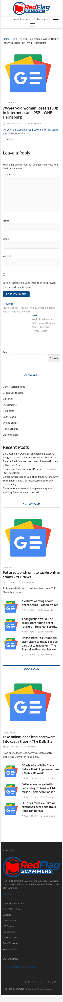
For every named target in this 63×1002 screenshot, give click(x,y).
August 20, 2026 (30, 816)
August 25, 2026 (30, 778)
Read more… (10, 138)
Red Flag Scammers (33, 982)
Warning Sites (10, 434)
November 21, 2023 (14, 123)
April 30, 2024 (10, 582)
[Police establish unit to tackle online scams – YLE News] (31, 538)
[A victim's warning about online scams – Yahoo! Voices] (10, 607)
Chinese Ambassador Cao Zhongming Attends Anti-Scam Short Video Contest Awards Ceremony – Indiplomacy (31, 480)
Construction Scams (14, 386)
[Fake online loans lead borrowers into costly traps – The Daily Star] (31, 702)
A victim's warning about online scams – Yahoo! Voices (40, 603)
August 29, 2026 (12, 747)
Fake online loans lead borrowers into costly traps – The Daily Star (29, 739)
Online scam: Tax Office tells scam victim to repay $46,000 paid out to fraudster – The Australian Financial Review (40, 643)
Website (7, 255)
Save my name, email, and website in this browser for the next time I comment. (29, 285)
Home (6, 38)
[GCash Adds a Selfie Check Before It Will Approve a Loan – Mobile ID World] (10, 771)
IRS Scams (8, 410)
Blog (14, 38)
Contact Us (53, 982)
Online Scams (10, 102)
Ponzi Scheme (10, 428)
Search (6, 352)
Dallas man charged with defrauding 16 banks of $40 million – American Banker (39, 788)
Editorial (8, 398)
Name (7, 220)
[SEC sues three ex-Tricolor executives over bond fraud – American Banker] (10, 809)
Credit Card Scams (13, 392)
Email (7, 238)
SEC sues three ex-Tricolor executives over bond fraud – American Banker (40, 807)
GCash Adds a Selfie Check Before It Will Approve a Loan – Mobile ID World (40, 769)
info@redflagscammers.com (20, 966)
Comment (9, 174)
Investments (10, 404)
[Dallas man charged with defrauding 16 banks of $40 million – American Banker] (10, 790)
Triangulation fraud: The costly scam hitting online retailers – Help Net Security (39, 622)
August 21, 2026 (30, 797)
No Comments (36, 123)
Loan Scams (9, 416)
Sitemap (7, 893)
